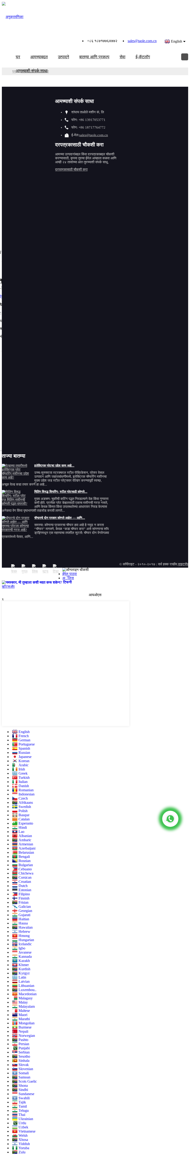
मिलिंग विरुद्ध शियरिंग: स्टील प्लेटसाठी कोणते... (60, 491)
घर (18, 57)
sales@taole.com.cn (142, 41)
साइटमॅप (183, 564)
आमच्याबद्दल (39, 57)
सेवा (122, 57)
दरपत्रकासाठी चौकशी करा (71, 169)
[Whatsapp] (170, 819)
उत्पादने (63, 57)
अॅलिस (68, 578)
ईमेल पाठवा (69, 574)
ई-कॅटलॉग (143, 57)
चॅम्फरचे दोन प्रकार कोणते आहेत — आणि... (59, 518)
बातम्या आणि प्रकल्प (94, 57)
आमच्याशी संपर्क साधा (32, 70)
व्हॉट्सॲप (8, 586)
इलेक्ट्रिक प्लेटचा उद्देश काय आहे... (54, 465)
